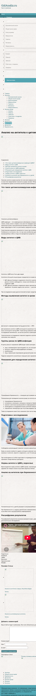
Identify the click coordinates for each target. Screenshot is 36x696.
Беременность (9, 127)
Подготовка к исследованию (13, 172)
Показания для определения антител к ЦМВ (18, 170)
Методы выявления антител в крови (15, 166)
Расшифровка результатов (13, 177)
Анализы (7, 95)
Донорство (8, 125)
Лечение (7, 120)
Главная (7, 93)
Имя (3, 644)
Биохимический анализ (15, 97)
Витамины (11, 106)
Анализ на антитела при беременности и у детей (19, 175)
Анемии (10, 111)
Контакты (7, 683)
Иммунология (12, 102)
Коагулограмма (12, 100)
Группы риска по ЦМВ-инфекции (15, 168)
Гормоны (10, 104)
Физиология (8, 121)
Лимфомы (11, 118)
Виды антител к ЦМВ (11, 164)
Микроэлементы (13, 107)
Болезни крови (9, 109)
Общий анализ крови (14, 99)
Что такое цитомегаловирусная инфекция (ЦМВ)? (20, 163)
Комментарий (5, 641)
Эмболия (11, 114)
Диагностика (8, 123)
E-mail (3, 648)
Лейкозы (10, 113)
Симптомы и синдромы (15, 116)
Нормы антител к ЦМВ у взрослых (15, 173)
